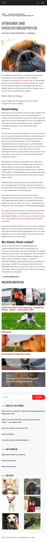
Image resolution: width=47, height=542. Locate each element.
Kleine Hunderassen (9, 467)
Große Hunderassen (11, 277)
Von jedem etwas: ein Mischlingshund (15, 440)
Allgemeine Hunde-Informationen (13, 455)
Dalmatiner (7, 332)
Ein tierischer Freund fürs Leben (16, 354)
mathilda (31, 33)
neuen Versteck (14, 234)
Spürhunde (8, 246)
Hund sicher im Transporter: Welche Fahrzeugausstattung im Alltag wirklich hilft (23, 412)
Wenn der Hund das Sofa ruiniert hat (15, 428)
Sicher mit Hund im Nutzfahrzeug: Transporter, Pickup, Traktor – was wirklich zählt (23, 308)
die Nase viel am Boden (20, 81)
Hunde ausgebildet (34, 261)
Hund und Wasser (8, 434)
